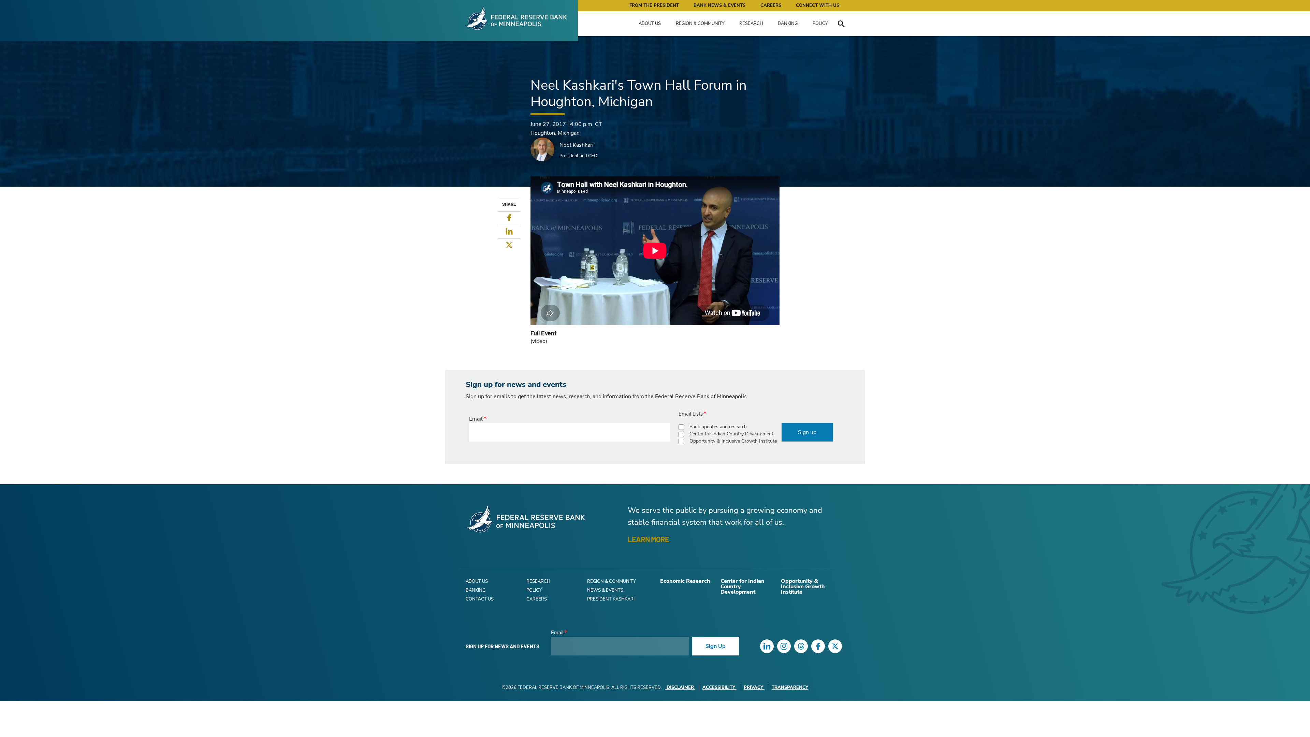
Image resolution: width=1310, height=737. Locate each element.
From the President (654, 5)
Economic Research (685, 581)
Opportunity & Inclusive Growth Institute (733, 441)
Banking (788, 23)
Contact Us (480, 599)
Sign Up (715, 646)
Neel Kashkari (576, 145)
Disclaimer (680, 687)
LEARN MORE (648, 539)
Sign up (807, 432)
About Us (650, 23)
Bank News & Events (719, 5)
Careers (770, 5)
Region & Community (700, 23)
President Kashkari (611, 599)
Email (476, 419)
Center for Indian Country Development (731, 434)
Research (751, 23)
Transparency (790, 687)
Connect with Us (817, 5)
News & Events (605, 590)
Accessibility (718, 687)
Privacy (753, 687)
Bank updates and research (718, 426)
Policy (820, 23)
